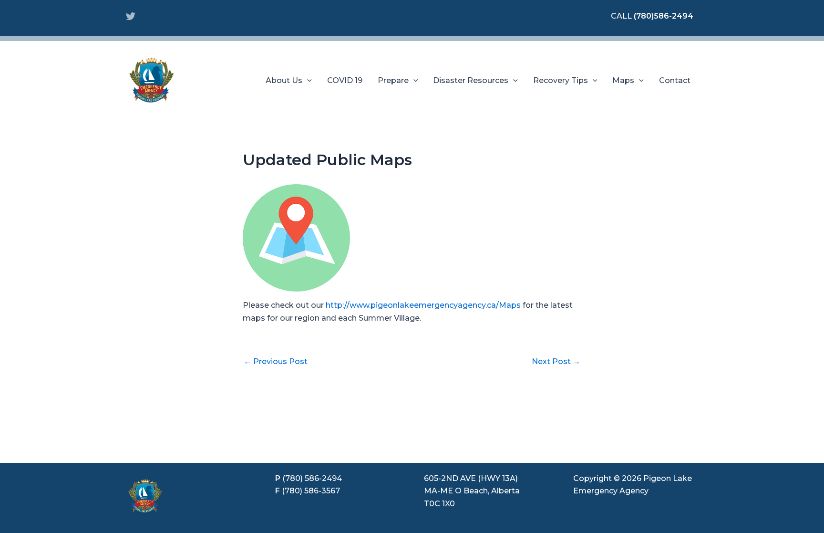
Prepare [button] (393, 80)
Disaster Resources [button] (470, 80)
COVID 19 (344, 80)
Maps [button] (623, 80)
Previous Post (276, 362)
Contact (674, 80)
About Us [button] (284, 80)
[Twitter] (130, 16)
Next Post (556, 362)
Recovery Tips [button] (560, 80)
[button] (307, 81)
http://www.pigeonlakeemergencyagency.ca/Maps (423, 305)
